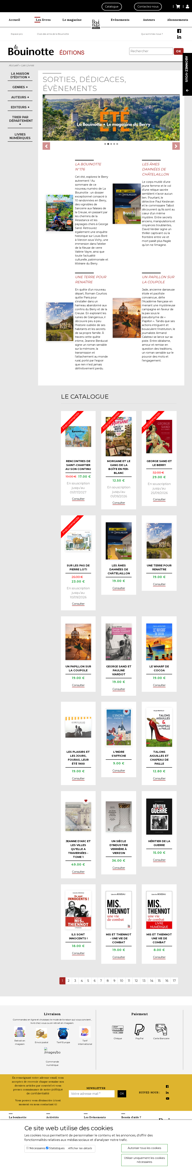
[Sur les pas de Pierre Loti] (78, 541)
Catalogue (111, 6)
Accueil (14, 20)
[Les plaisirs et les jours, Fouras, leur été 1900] (78, 727)
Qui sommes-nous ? (152, 33)
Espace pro (17, 33)
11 (129, 981)
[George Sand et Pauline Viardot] (119, 641)
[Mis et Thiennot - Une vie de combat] (119, 910)
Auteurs (149, 20)
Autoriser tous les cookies (144, 1148)
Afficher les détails (80, 1148)
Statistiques (56, 1148)
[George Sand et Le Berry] (159, 436)
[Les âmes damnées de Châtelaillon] (125, 204)
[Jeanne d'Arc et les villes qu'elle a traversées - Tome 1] (78, 816)
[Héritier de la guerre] (159, 817)
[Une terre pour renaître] (58, 322)
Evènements (120, 20)
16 (166, 981)
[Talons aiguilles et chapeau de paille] (159, 727)
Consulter (78, 499)
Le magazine (72, 20)
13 (144, 981)
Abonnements (177, 20)
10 (121, 981)
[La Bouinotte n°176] (58, 213)
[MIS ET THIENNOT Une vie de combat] (159, 910)
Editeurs (20, 107)
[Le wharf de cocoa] (159, 641)
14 (151, 981)
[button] (46, 146)
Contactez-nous (147, 6)
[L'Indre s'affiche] (119, 727)
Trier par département (20, 120)
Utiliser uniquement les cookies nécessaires (144, 1160)
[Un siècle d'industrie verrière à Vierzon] (119, 816)
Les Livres (27, 65)
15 (159, 981)
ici (55, 1104)
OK (178, 51)
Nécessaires (37, 1148)
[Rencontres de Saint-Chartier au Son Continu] (78, 436)
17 (174, 981)
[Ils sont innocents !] (78, 910)
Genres (20, 87)
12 (136, 981)
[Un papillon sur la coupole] (125, 318)
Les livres (43, 20)
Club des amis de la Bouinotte (53, 33)
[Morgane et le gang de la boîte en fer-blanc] (119, 436)
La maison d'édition (20, 75)
